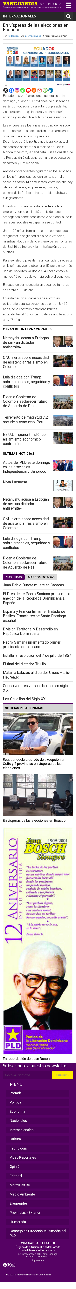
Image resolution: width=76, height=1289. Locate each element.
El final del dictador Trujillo (24, 664)
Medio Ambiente (22, 1194)
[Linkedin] (50, 90)
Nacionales (18, 1120)
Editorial (16, 1176)
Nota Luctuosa (15, 482)
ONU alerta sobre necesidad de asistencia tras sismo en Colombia (26, 362)
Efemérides (19, 1203)
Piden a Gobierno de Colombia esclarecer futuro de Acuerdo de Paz (25, 401)
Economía (17, 1111)
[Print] (33, 90)
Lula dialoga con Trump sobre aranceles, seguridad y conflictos (26, 382)
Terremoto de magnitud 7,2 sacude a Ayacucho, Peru (25, 419)
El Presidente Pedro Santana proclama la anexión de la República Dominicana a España (36, 598)
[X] (5, 90)
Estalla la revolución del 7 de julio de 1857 (37, 655)
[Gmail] (39, 90)
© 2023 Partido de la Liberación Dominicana (28, 1274)
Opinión (15, 1166)
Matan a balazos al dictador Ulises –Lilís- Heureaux (36, 674)
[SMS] (45, 90)
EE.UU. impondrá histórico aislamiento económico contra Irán (24, 439)
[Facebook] (11, 90)
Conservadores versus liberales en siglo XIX (35, 688)
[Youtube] (28, 90)
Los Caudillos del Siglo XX (24, 699)
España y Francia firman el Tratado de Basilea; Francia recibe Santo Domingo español (34, 616)
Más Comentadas (41, 577)
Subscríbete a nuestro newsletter (35, 1065)
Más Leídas (14, 577)
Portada (16, 1093)
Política (15, 1102)
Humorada (18, 1222)
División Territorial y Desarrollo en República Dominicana (30, 631)
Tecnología (18, 1148)
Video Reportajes (23, 1157)
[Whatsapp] (22, 90)
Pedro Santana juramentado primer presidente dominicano (32, 644)
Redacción (13, 35)
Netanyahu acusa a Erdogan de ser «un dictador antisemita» (26, 342)
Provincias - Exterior (25, 1212)
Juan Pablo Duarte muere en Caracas (33, 585)
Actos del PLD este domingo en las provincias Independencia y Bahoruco (26, 467)
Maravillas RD (20, 1185)
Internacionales (33, 35)
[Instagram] (17, 90)
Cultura (15, 1139)
